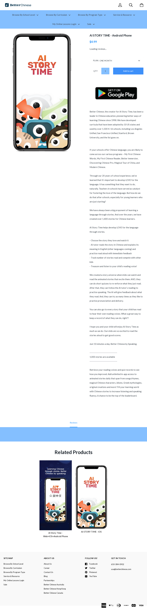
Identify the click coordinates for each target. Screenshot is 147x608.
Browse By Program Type (90, 15)
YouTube (93, 576)
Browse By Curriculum (56, 15)
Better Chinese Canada (53, 593)
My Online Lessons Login (64, 24)
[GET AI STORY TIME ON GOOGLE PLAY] (116, 103)
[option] (42, 92)
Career (47, 568)
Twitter (92, 568)
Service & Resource (122, 15)
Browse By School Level (23, 15)
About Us (48, 564)
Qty (95, 71)
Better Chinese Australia (54, 584)
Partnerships (49, 580)
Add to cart (128, 71)
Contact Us (48, 572)
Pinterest (93, 572)
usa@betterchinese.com (121, 569)
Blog (46, 576)
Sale (89, 24)
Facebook (93, 564)
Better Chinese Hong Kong (55, 589)
